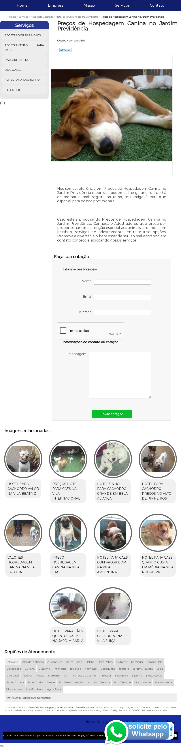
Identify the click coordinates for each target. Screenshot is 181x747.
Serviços (122, 5)
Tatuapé (125, 682)
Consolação (13, 668)
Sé (114, 682)
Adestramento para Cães (24, 47)
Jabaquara (108, 668)
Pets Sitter (13, 89)
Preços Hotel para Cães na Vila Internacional (66, 491)
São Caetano (102, 682)
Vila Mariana (14, 689)
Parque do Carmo (84, 675)
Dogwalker (14, 69)
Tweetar (65, 50)
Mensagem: (79, 354)
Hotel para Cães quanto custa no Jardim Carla (67, 636)
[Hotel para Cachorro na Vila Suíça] (113, 604)
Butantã (121, 661)
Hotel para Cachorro (22, 79)
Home (22, 5)
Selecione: (12, 661)
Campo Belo (154, 661)
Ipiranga (75, 668)
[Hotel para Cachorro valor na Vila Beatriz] (23, 457)
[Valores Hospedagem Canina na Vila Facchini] (23, 531)
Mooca (40, 675)
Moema (27, 675)
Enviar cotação (111, 414)
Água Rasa (54, 689)
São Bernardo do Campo (74, 682)
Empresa (56, 5)
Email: (88, 297)
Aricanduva (54, 661)
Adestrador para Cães (23, 35)
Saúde (51, 682)
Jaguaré (124, 668)
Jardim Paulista (143, 668)
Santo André (35, 682)
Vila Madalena (163, 682)
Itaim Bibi (91, 668)
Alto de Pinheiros (33, 661)
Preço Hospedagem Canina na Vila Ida (65, 565)
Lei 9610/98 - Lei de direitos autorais (147, 710)
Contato (157, 5)
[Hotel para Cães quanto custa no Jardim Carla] (68, 604)
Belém (90, 661)
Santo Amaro (15, 682)
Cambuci (137, 661)
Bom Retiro (105, 661)
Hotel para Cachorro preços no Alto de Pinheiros (156, 491)
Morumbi (54, 675)
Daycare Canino (17, 59)
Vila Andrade (142, 682)
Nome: (88, 281)
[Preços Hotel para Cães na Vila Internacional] (68, 457)
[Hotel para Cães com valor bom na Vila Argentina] (113, 531)
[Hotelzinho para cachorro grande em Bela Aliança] (113, 457)
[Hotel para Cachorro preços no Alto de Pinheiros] (158, 457)
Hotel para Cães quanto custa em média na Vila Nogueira (157, 565)
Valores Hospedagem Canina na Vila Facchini (21, 565)
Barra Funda (74, 661)
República (121, 675)
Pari (66, 675)
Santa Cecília (154, 675)
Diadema (44, 668)
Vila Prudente (34, 689)
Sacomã (137, 675)
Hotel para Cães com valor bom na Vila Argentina (112, 565)
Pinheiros (105, 675)
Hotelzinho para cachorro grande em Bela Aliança (112, 491)
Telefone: (86, 312)
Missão (89, 5)
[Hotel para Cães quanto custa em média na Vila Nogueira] (158, 531)
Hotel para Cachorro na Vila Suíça (109, 636)
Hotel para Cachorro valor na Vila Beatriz (23, 489)
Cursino (30, 668)
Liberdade (12, 675)
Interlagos (60, 668)
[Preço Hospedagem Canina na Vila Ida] (68, 531)
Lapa (159, 668)
